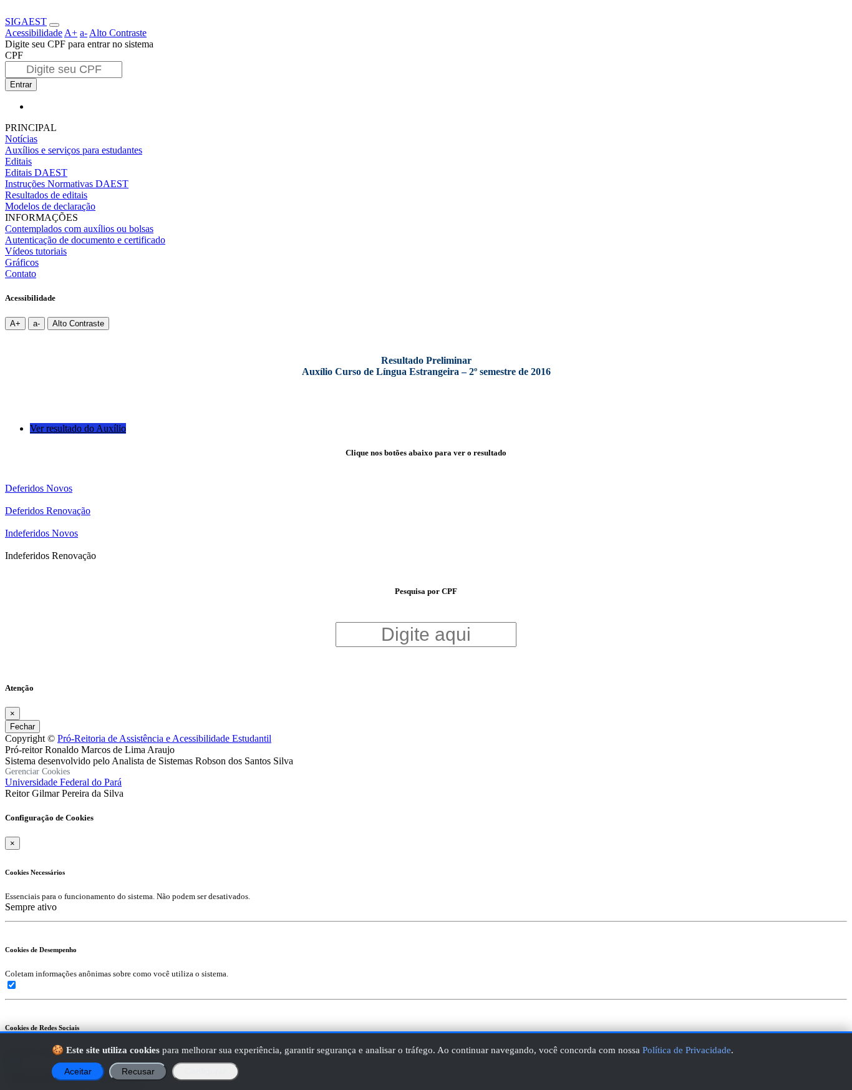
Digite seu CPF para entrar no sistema (79, 44)
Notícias (21, 139)
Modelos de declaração (50, 206)
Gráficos (22, 262)
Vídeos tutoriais (36, 251)
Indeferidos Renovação (50, 555)
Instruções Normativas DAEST (66, 183)
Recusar (138, 1071)
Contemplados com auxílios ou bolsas (79, 228)
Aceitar (78, 1071)
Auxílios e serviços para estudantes (73, 150)
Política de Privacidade (686, 1049)
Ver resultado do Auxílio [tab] (78, 428)
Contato (20, 273)
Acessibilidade (33, 32)
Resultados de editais (46, 195)
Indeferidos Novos (41, 533)
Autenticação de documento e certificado (85, 240)
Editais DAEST (36, 172)
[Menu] (54, 25)
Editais (18, 161)
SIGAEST (26, 21)
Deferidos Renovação (47, 510)
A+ (70, 32)
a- (83, 32)
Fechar (22, 726)
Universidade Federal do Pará (63, 782)
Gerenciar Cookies (37, 771)
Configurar (205, 1071)
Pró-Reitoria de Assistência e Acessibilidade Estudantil (164, 738)
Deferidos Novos (38, 488)
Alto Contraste (118, 32)
